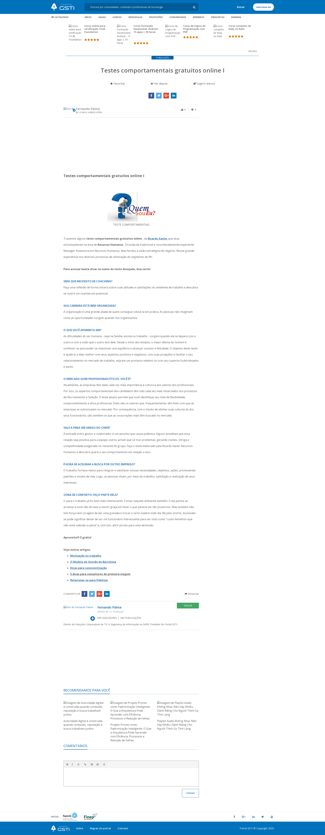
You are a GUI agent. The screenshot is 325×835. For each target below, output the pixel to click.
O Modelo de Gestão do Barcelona (93, 562)
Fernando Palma (88, 109)
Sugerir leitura (205, 83)
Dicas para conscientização (88, 568)
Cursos (117, 17)
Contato (123, 828)
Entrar (241, 7)
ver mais (252, 51)
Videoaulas (135, 17)
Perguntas (217, 17)
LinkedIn (174, 95)
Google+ (166, 95)
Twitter (159, 95)
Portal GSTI (62, 7)
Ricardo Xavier (158, 238)
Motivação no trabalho (85, 556)
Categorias (61, 17)
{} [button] (104, 764)
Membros (198, 17)
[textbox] (131, 776)
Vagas (102, 17)
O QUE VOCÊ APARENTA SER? (82, 330)
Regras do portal (100, 828)
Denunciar (193, 593)
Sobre (79, 828)
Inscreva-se (263, 7)
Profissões (156, 17)
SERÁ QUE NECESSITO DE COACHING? (87, 281)
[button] (67, 764)
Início (88, 17)
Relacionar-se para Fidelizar (89, 580)
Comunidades (177, 17)
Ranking (236, 17)
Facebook (151, 95)
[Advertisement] (131, 146)
